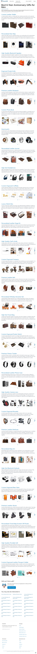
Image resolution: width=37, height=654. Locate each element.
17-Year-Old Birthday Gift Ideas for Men (5, 598)
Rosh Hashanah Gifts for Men (6, 594)
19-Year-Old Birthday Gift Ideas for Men (28, 598)
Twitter (20, 642)
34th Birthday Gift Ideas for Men (28, 613)
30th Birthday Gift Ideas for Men (17, 610)
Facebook (20, 644)
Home (20, 625)
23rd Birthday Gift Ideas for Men (5, 604)
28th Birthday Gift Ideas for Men (28, 607)
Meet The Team (4, 642)
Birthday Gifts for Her (22, 632)
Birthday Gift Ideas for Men (17, 594)
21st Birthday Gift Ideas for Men (17, 601)
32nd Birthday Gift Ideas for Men (6, 613)
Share (20, 640)
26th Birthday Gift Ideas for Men (6, 607)
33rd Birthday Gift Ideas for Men (17, 613)
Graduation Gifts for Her (22, 636)
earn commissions (6, 12)
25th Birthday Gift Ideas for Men (28, 604)
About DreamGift (4, 640)
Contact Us (3, 644)
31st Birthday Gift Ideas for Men (28, 610)
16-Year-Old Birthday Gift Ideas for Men (28, 595)
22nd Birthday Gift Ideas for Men (28, 601)
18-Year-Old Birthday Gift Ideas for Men (17, 598)
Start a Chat (11, 587)
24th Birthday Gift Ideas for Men (17, 604)
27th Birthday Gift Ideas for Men (17, 607)
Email (20, 647)
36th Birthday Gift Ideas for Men (17, 616)
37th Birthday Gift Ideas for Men (28, 616)
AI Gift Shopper (21, 627)
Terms (3, 647)
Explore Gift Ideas (21, 629)
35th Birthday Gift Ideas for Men (6, 616)
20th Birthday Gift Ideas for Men (6, 601)
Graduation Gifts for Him (22, 634)
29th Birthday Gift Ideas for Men (6, 610)
